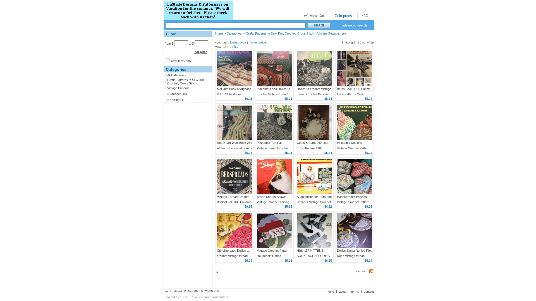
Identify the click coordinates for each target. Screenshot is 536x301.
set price (201, 52)
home (330, 291)
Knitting (175, 99)
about (342, 291)
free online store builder (213, 296)
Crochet (175, 94)
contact (369, 291)
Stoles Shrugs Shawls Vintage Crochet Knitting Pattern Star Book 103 (273, 202)
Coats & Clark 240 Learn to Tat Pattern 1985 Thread (313, 148)
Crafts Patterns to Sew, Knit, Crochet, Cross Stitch (186, 81)
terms (355, 291)
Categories (234, 33)
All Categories (176, 75)
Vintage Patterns (178, 88)
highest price (257, 42)
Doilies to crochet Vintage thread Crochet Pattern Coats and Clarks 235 (314, 94)
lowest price (238, 42)
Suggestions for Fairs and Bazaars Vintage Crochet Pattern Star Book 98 (314, 202)
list (236, 46)
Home (219, 33)
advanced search (354, 25)
